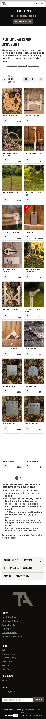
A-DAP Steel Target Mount (11, 349)
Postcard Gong (29, 232)
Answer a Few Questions (23, 21)
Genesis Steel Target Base (11, 309)
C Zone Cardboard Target (11, 116)
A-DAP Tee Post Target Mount (12, 232)
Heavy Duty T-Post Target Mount (33, 310)
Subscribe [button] (38, 700)
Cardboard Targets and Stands (15, 503)
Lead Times (5, 665)
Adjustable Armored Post (33, 153)
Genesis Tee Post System (10, 193)
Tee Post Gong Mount (31, 349)
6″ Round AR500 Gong (9, 461)
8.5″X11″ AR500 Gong (9, 424)
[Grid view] (26, 79)
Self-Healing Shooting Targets (12, 636)
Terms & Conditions (8, 661)
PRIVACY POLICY (28, 709)
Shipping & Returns (8, 654)
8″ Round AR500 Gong (31, 386)
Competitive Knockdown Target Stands (32, 271)
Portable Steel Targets (16, 490)
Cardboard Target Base (32, 116)
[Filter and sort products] (41, 79)
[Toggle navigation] (41, 3)
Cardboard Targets (8, 625)
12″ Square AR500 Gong (31, 461)
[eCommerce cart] (36, 3)
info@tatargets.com (9, 537)
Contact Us (5, 650)
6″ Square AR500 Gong (31, 424)
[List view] (32, 79)
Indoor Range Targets (12, 528)
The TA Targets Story (9, 691)
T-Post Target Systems (10, 621)
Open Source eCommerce (33, 715)
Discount (5, 680)
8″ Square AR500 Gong (9, 386)
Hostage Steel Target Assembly (9, 271)
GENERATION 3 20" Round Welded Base (10, 154)
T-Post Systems (10, 512)
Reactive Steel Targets (16, 520)
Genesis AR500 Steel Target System (33, 194)
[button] (5, 120)
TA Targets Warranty (9, 657)
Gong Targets (12, 498)
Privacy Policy (6, 669)
